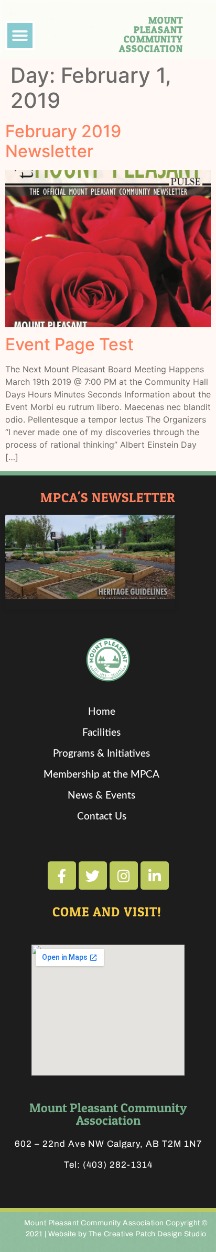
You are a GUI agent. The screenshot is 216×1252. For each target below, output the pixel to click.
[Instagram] (124, 875)
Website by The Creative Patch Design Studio (127, 1234)
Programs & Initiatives (101, 754)
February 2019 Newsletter (63, 141)
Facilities (101, 733)
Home (101, 712)
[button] (20, 35)
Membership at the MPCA (101, 775)
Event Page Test (69, 344)
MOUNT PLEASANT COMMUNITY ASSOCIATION (151, 34)
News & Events (101, 796)
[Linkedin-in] (155, 875)
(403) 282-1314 (118, 1165)
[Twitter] (93, 875)
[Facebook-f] (62, 875)
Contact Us (101, 817)
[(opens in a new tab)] (90, 557)
